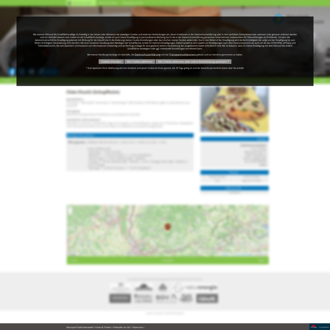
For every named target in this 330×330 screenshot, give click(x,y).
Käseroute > (138, 327)
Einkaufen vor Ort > (122, 327)
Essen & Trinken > (104, 327)
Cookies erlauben (111, 61)
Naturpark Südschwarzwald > (80, 327)
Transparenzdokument (182, 54)
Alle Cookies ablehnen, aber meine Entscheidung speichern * (193, 61)
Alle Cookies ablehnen (139, 61)
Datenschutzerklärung (147, 54)
